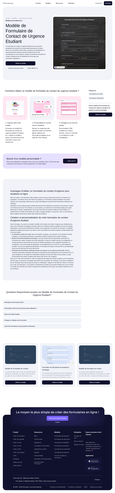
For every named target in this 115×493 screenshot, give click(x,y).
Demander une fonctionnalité (42, 459)
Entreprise (16, 459)
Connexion (98, 3)
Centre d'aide (38, 439)
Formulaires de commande (62, 449)
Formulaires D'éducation (96, 98)
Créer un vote (17, 446)
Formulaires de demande (61, 436)
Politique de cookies (96, 487)
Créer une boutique (18, 452)
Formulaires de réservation (62, 439)
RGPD (85, 487)
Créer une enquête (18, 439)
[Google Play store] (94, 468)
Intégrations (37, 442)
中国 (96, 475)
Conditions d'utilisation (74, 487)
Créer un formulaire (19, 436)
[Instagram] (90, 439)
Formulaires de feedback (61, 442)
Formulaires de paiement (61, 452)
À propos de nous (77, 437)
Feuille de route (17, 462)
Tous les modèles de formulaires (60, 456)
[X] (94, 439)
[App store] (94, 461)
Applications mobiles (40, 449)
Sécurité (36, 452)
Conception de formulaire (41, 446)
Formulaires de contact (96, 94)
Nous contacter (78, 441)
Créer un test (17, 449)
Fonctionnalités (38, 455)
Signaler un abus (79, 444)
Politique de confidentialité (57, 487)
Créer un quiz (17, 442)
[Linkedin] (87, 439)
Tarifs (14, 455)
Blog (35, 436)
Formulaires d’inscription (61, 446)
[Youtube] (97, 439)
